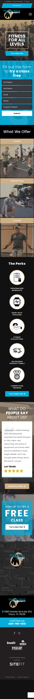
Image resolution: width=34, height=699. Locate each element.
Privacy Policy (9, 677)
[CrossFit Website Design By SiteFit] (17, 664)
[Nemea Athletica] (22, 643)
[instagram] (19, 633)
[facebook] (14, 633)
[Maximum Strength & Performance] (17, 648)
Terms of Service (23, 677)
